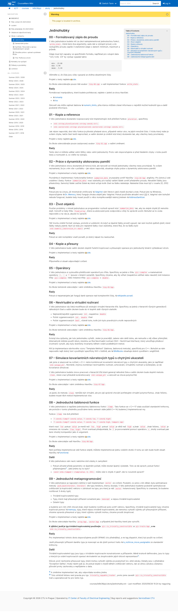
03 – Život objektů (134, 42)
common (14, 69)
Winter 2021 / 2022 (16, 109)
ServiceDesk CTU (147, 598)
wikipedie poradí (125, 295)
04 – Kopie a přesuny (135, 44)
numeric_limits (90, 105)
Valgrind (99, 192)
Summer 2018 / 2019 (16, 126)
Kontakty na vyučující (19, 62)
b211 (16, 8)
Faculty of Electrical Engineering (95, 598)
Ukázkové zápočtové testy (21, 32)
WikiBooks (118, 351)
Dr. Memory (70, 194)
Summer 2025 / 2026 (17, 77)
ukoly (47, 8)
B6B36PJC (15, 18)
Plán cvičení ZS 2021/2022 (21, 22)
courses (25, 8)
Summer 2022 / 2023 (17, 98)
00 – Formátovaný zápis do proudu (140, 35)
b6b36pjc (37, 8)
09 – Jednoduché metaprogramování (140, 57)
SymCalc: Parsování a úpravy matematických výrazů (24, 48)
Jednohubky (19, 40)
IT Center (72, 598)
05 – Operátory (132, 46)
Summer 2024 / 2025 (17, 84)
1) (66, 468)
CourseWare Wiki (25, 3)
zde (74, 79)
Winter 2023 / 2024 (16, 95)
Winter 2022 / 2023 (16, 102)
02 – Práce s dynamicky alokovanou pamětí (143, 40)
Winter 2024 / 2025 (16, 88)
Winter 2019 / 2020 (16, 123)
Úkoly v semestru (17, 36)
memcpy (72, 509)
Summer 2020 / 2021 (16, 112)
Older (11, 137)
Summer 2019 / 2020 (16, 119)
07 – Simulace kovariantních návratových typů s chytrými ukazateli (144, 51)
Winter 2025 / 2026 (16, 81)
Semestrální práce (21, 43)
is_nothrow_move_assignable (136, 542)
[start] (10, 8)
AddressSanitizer (137, 197)
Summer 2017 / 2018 (16, 133)
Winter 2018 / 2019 (16, 129)
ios (56, 100)
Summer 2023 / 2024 (17, 91)
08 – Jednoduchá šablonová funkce (140, 54)
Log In (167, 3)
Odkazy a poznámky (18, 65)
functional (63, 452)
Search (156, 3)
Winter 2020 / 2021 (16, 116)
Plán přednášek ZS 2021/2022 (22, 29)
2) (138, 556)
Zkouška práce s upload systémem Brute (27, 53)
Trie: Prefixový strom (23, 58)
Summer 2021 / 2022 (16, 105)
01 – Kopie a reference (135, 38)
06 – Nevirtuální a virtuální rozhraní (140, 48)
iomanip (58, 97)
